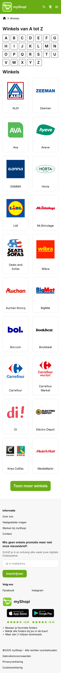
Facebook (8, 590)
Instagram (37, 590)
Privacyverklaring (13, 661)
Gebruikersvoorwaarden (17, 656)
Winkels (14, 18)
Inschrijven (14, 574)
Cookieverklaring (13, 667)
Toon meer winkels (30, 486)
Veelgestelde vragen (14, 522)
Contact (7, 533)
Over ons (8, 516)
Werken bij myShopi (14, 528)
